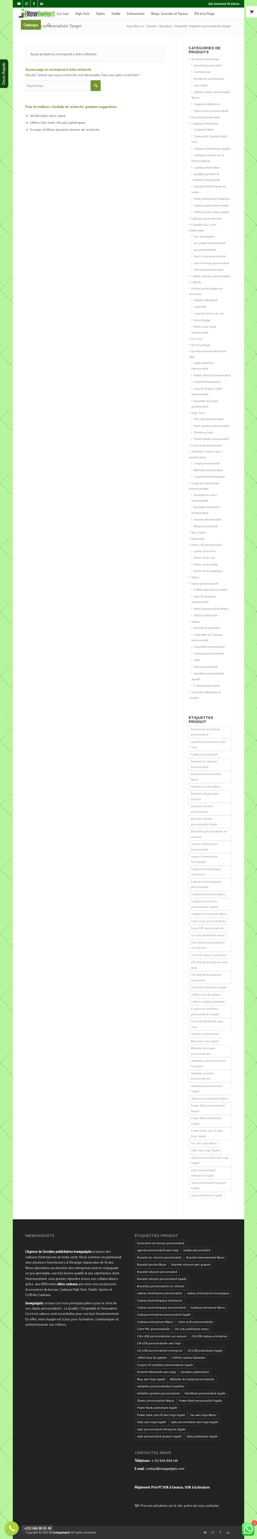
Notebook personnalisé (209, 78)
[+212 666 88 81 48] (12, 1528)
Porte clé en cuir (204, 557)
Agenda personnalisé (208, 65)
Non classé (198, 532)
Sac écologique (204, 236)
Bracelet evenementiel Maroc (206, 776)
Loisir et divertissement (206, 445)
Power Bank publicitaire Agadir (206, 1120)
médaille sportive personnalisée (202, 1076)
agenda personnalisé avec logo (208, 744)
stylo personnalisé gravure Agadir (208, 1185)
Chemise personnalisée (209, 653)
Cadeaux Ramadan (207, 167)
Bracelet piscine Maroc (206, 786)
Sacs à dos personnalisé (210, 256)
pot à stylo (201, 85)
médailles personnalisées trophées (208, 1063)
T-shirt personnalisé (207, 685)
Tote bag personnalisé (208, 269)
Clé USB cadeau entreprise (209, 955)
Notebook (197, 539)
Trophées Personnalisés (209, 476)
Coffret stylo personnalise (210, 589)
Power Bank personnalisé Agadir (208, 1108)
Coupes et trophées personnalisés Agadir (205, 1011)
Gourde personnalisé (207, 519)
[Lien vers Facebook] (34, 4)
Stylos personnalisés (204, 583)
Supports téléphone (207, 104)
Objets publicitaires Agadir (211, 205)
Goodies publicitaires (205, 1034)
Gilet (197, 660)
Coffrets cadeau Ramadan (208, 1001)
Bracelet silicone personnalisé (202, 808)
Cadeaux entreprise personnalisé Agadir (204, 904)
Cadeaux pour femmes (206, 218)
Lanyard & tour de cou (209, 313)
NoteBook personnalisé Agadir (207, 1088)
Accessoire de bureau (205, 59)
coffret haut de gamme (206, 994)
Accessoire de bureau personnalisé (205, 731)
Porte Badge (202, 320)
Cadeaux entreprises (204, 123)
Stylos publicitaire (206, 615)
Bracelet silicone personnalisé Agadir (204, 821)
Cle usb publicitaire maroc (208, 935)
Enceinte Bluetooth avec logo (207, 1024)
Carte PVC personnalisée (207, 928)
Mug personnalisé (205, 526)
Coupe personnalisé (207, 463)
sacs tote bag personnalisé (211, 263)
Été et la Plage (200, 345)
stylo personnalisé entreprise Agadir (203, 1172)
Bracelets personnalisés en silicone (209, 834)
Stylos (195, 577)
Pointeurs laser (203, 432)
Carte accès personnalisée (208, 921)
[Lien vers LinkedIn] (41, 4)
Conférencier (202, 72)
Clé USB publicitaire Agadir (208, 987)
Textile (195, 622)
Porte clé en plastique (208, 571)
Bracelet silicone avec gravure (205, 796)
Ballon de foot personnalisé (212, 375)
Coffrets (196, 282)
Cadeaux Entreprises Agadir (212, 148)
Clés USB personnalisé (208, 419)
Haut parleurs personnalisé (211, 426)
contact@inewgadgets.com (165, 1468)
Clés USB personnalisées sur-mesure (208, 945)
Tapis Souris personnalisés (211, 111)
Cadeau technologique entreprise (206, 871)
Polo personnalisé (205, 667)
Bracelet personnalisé (205, 117)
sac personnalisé (205, 250)
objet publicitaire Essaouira (212, 198)
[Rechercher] (49, 24)
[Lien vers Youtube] (19, 4)
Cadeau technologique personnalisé (206, 884)
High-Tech (198, 413)
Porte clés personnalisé (206, 545)
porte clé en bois (205, 551)
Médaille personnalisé (208, 470)
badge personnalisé (204, 754)
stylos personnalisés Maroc (211, 608)
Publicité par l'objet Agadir (211, 212)
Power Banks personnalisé (211, 439)
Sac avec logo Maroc (204, 1143)
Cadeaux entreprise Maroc (208, 894)
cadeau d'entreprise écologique (204, 859)
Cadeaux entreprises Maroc (209, 914)
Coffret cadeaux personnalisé (210, 276)
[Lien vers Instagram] (26, 4)
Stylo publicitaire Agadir (206, 1195)
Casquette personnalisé (209, 646)
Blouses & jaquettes (207, 628)
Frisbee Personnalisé (207, 382)
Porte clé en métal (206, 564)
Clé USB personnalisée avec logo (209, 964)
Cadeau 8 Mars (204, 129)
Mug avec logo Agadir (205, 1041)
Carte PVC (200, 307)
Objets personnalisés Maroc (209, 1098)
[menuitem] (36, 13)
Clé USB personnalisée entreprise (206, 977)
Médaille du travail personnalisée (203, 1050)
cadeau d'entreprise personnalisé (204, 846)
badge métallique (205, 300)
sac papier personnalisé (209, 243)
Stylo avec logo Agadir (205, 1150)
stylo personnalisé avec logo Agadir (210, 1160)
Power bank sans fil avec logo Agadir (207, 1133)
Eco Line (196, 339)
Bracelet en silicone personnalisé (204, 764)
